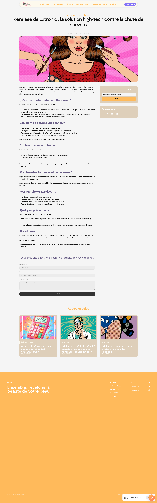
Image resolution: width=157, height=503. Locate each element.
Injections (69, 4)
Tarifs (105, 4)
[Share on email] (116, 114)
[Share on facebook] (104, 114)
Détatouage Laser (58, 4)
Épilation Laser (44, 4)
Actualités (112, 4)
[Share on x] (112, 114)
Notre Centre (96, 4)
